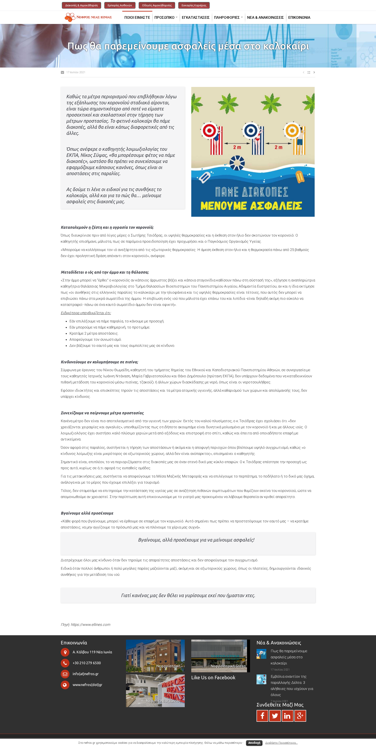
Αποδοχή (254, 742)
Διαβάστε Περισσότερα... (281, 742)
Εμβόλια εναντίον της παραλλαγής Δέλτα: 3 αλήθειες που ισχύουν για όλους (292, 685)
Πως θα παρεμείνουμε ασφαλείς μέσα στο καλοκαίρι (289, 657)
